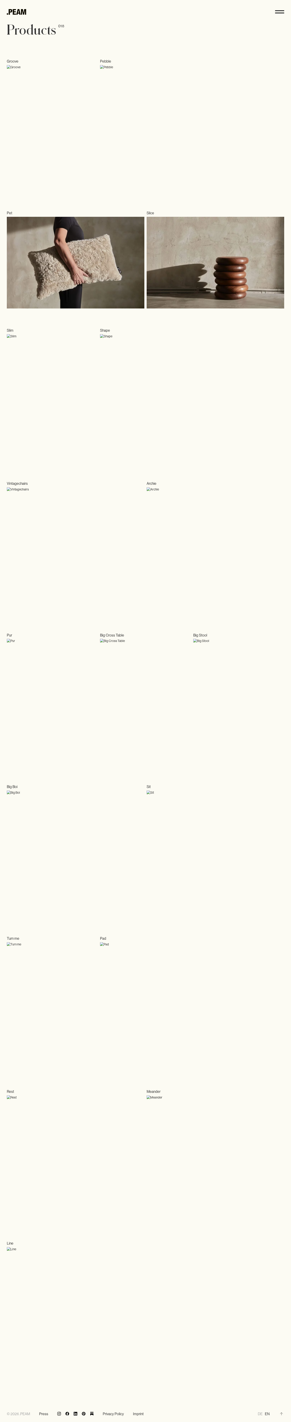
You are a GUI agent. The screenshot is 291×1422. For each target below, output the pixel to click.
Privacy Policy (113, 1414)
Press (43, 1414)
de (260, 1414)
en (267, 1414)
